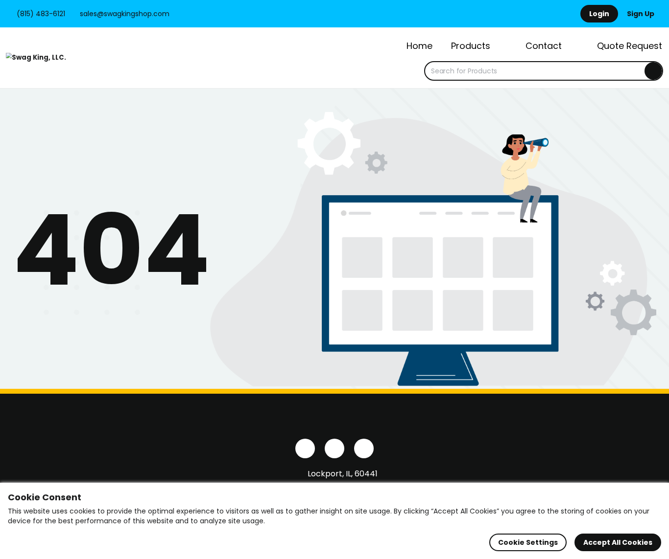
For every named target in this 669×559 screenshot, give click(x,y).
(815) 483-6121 (40, 14)
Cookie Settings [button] (528, 542)
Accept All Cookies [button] (617, 542)
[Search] (653, 71)
